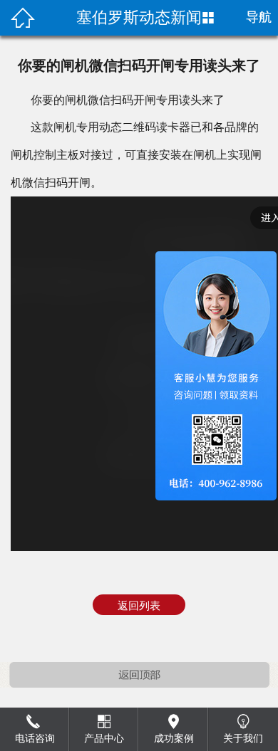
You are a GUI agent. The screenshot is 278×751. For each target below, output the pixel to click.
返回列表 (139, 605)
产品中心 (104, 738)
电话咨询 (35, 738)
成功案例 (174, 738)
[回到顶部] (139, 676)
